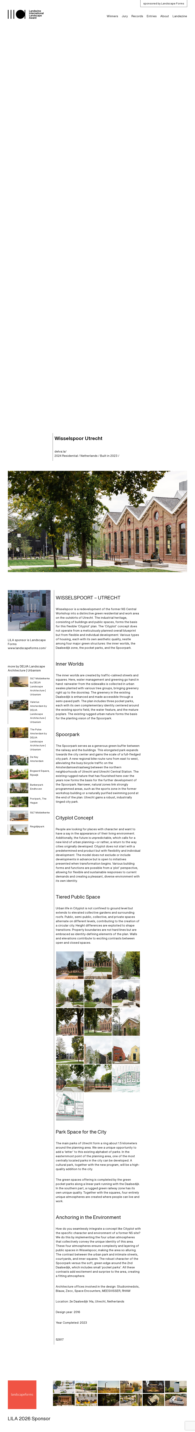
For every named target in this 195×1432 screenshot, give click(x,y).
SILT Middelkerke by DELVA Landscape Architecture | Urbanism (40, 686)
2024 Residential (66, 455)
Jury (125, 16)
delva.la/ (61, 451)
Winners (112, 16)
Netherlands (89, 455)
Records (137, 16)
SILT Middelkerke (40, 812)
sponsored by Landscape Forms (163, 3)
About (164, 16)
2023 (113, 455)
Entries (152, 16)
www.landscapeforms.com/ (27, 648)
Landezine (180, 16)
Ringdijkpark (37, 826)
